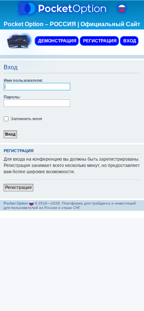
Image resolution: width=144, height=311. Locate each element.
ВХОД (129, 40)
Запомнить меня (26, 118)
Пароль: (12, 97)
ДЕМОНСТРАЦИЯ (56, 40)
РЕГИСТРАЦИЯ (99, 40)
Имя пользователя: (23, 80)
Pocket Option (16, 203)
